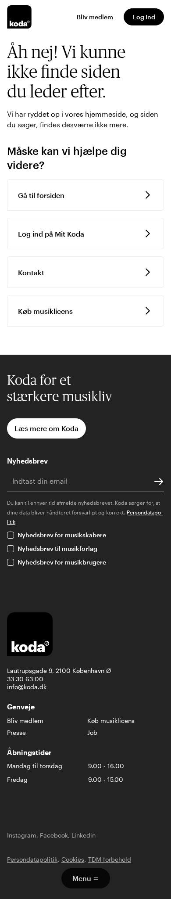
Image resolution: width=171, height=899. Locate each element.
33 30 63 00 (25, 679)
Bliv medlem (95, 17)
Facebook (54, 835)
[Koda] (19, 17)
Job (92, 732)
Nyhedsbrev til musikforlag (57, 548)
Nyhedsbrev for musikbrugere (62, 562)
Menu (81, 878)
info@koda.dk (26, 686)
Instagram (21, 835)
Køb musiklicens (111, 720)
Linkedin (83, 835)
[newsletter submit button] (158, 481)
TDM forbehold (109, 859)
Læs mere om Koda (46, 428)
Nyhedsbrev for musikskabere (62, 535)
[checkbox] (10, 535)
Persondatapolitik (32, 859)
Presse (16, 732)
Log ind (144, 17)
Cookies (72, 859)
